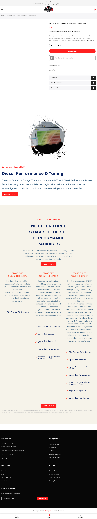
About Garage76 (6, 477)
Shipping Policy (54, 474)
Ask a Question (54, 66)
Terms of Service (55, 477)
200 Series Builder (55, 454)
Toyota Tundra (54, 444)
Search (3, 471)
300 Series (52, 447)
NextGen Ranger (54, 457)
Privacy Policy (53, 481)
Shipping (61, 32)
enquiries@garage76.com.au (55, 4)
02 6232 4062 (39, 4)
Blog (2, 474)
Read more (90, 40)
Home (3, 16)
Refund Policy (53, 471)
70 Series (52, 451)
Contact (4, 481)
